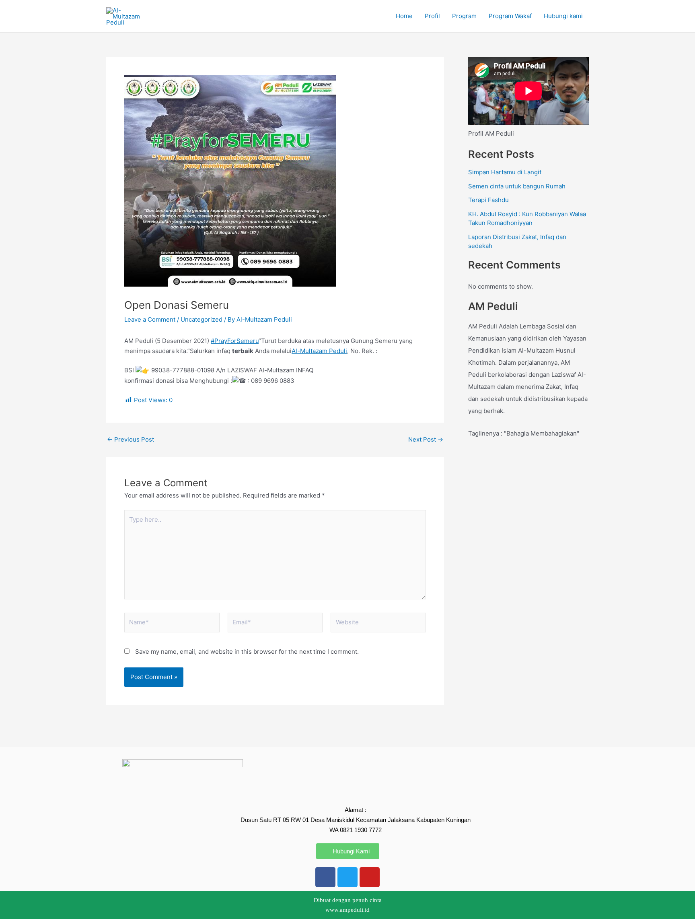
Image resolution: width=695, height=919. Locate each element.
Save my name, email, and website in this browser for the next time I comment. (247, 651)
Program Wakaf (510, 16)
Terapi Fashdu (488, 200)
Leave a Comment (149, 319)
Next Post (425, 439)
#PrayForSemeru (235, 341)
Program (464, 16)
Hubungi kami (563, 16)
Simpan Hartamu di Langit (504, 172)
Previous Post (130, 439)
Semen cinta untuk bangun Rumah (516, 186)
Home (404, 16)
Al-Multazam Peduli (319, 351)
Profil (432, 16)
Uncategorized (201, 319)
